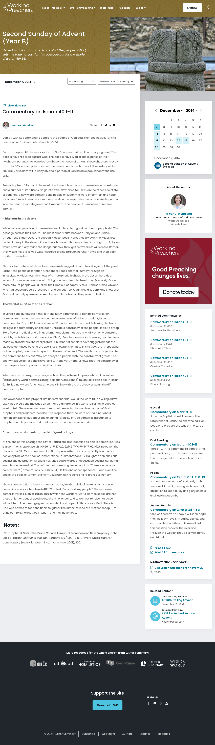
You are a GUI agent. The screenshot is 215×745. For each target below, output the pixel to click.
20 (200, 133)
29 (164, 147)
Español (144, 734)
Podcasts (125, 8)
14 (156, 133)
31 (178, 147)
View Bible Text (17, 105)
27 (200, 140)
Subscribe (88, 734)
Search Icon (209, 7)
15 (164, 133)
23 (171, 140)
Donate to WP (107, 705)
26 (193, 140)
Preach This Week (52, 8)
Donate (192, 8)
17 (178, 133)
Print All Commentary (169, 552)
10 (178, 127)
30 (171, 147)
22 (164, 140)
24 (178, 140)
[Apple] (160, 703)
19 (193, 133)
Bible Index (107, 8)
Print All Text (162, 548)
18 (186, 133)
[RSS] (166, 703)
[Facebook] (149, 703)
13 (200, 127)
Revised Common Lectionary (114, 81)
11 (186, 127)
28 (156, 147)
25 (186, 140)
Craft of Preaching (81, 8)
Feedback (163, 734)
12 (193, 127)
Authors (127, 734)
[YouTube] (155, 703)
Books (140, 8)
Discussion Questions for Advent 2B (178, 568)
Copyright (108, 734)
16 (171, 133)
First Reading (76, 81)
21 (156, 140)
